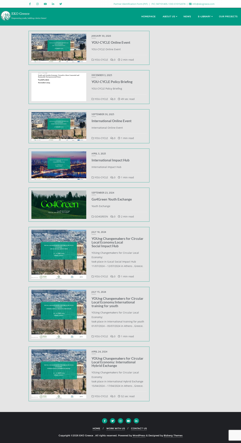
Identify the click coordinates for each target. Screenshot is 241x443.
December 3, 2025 (102, 75)
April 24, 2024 (99, 351)
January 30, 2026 (101, 35)
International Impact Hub (110, 160)
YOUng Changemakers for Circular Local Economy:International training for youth (117, 302)
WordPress (139, 435)
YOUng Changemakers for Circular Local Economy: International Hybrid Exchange (117, 362)
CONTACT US (139, 428)
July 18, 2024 (99, 231)
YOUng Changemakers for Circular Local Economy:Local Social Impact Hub (117, 242)
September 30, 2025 (103, 114)
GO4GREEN (101, 216)
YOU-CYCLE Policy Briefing (112, 82)
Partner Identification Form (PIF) (131, 3)
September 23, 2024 (103, 192)
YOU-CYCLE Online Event (111, 42)
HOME (96, 428)
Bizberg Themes (173, 435)
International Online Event (111, 121)
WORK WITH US (115, 428)
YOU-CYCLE (101, 59)
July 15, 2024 (99, 291)
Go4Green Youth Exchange (112, 199)
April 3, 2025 (99, 153)
